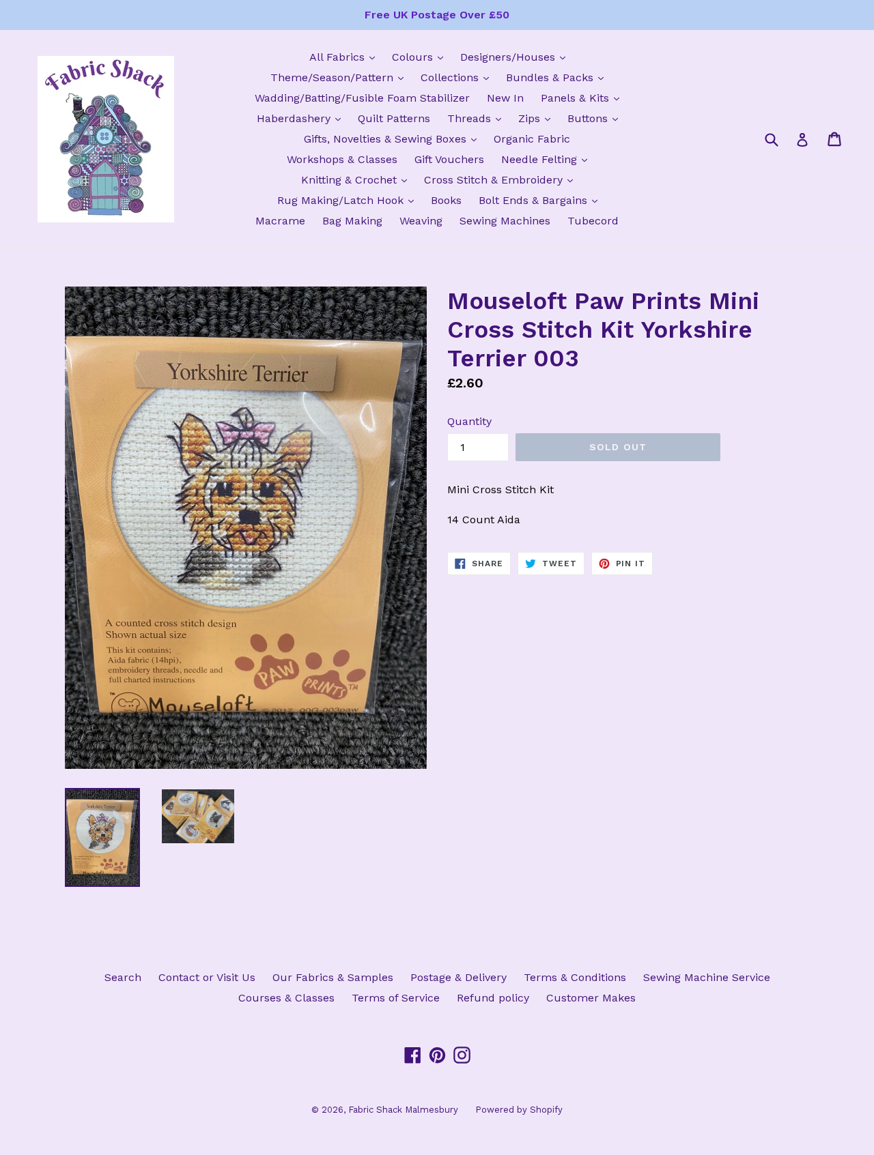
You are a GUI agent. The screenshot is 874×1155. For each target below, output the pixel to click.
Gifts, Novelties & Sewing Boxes (393, 138)
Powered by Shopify (519, 1110)
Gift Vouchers (449, 159)
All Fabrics (345, 56)
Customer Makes (591, 997)
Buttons (596, 118)
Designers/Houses (516, 56)
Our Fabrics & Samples (332, 977)
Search (122, 977)
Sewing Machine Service (706, 977)
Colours (421, 56)
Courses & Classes (286, 997)
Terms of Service (396, 997)
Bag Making (352, 220)
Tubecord (593, 220)
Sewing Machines (505, 220)
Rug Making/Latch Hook (349, 200)
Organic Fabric (532, 138)
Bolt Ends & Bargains (541, 200)
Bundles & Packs (558, 77)
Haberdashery (302, 118)
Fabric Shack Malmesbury (403, 1110)
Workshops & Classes (342, 159)
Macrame (280, 220)
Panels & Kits (583, 97)
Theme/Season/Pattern (340, 77)
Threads (477, 118)
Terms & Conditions (575, 977)
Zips (537, 118)
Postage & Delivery (458, 977)
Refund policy (493, 997)
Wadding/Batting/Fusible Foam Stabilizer (362, 97)
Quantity (469, 421)
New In (505, 97)
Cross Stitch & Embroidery (502, 179)
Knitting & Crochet (357, 179)
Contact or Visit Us (206, 977)
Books (446, 200)
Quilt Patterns (394, 118)
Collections (458, 77)
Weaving (420, 220)
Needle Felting (547, 159)
